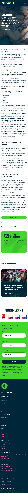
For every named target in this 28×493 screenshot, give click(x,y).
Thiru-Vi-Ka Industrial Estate (8, 468)
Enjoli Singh (4, 69)
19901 (3, 434)
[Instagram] (2, 392)
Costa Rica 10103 (6, 460)
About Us (3, 409)
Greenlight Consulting (13, 49)
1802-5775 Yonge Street (7, 443)
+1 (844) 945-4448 (6, 481)
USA (2, 436)
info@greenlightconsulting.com (9, 478)
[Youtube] (11, 392)
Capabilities (4, 400)
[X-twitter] (14, 392)
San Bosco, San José (6, 458)
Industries (3, 406)
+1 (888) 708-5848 (6, 484)
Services (3, 403)
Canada (3, 448)
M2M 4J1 (3, 446)
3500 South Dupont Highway (8, 431)
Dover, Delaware (5, 432)
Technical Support (5, 414)
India (2, 472)
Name (5, 331)
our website (7, 167)
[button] (14, 217)
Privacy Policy (4, 417)
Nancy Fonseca (5, 124)
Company (4, 341)
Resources (3, 411)
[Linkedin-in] (8, 392)
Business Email (8, 351)
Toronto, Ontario (5, 444)
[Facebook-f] (5, 392)
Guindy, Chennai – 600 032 (8, 470)
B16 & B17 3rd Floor (6, 467)
